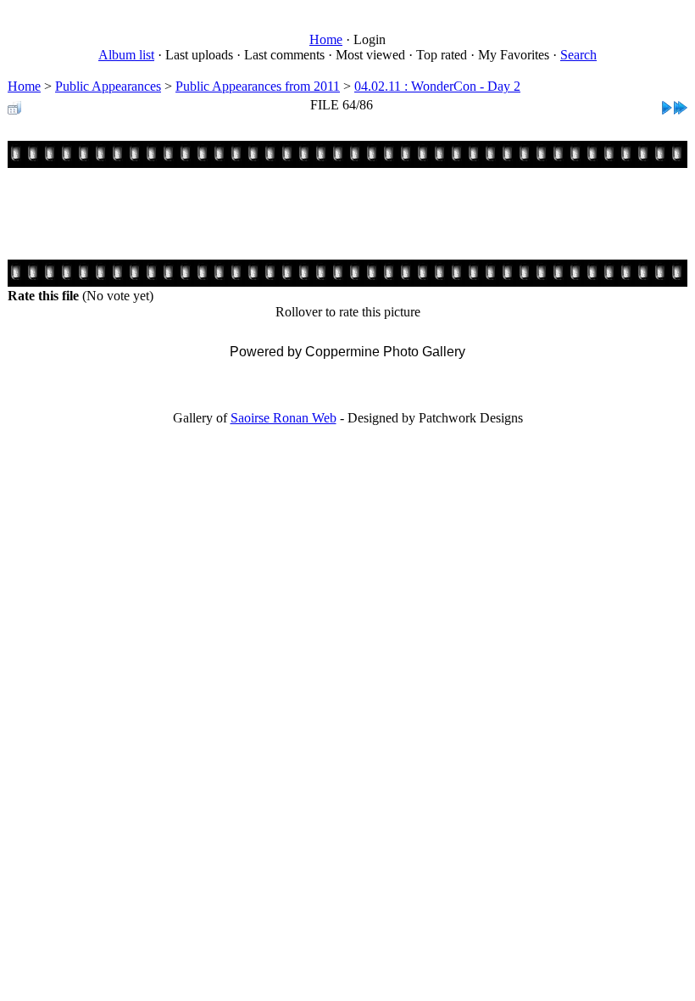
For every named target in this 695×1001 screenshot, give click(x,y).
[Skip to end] (680, 103)
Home (325, 39)
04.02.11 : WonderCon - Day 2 (437, 86)
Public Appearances (108, 86)
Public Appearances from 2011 (257, 86)
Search (578, 55)
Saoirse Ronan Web (283, 418)
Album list (126, 55)
